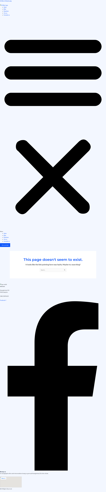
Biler (5, 9)
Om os (5, 13)
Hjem (5, 7)
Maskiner (6, 11)
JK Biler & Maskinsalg (6, 1)
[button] (53, 125)
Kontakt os (7, 15)
